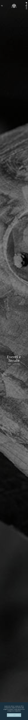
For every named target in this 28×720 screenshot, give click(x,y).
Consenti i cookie (14, 715)
